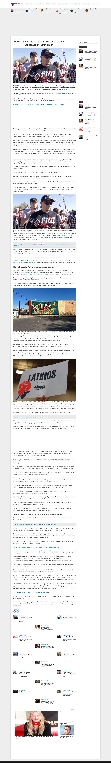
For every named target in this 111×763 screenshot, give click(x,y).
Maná (37, 272)
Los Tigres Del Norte (28, 272)
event (30, 528)
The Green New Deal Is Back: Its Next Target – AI (26, 692)
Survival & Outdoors (74, 3)
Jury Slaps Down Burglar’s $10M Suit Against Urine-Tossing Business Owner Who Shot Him (47, 702)
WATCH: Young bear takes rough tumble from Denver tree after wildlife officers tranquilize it (47, 684)
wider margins (48, 237)
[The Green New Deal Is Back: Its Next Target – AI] (15, 691)
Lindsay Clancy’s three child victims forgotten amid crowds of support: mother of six (94, 10)
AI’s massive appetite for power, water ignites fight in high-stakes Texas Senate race (34, 10)
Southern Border (86, 3)
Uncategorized (17, 39)
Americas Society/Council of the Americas (24, 262)
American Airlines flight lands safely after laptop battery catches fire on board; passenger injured (69, 693)
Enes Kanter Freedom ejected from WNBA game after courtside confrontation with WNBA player (64, 11)
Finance (32, 3)
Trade (93, 3)
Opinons (48, 3)
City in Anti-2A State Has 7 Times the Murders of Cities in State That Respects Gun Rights (47, 664)
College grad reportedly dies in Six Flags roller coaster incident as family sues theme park (26, 656)
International (40, 3)
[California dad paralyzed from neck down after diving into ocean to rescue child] (59, 654)
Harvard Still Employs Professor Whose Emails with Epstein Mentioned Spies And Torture (69, 674)
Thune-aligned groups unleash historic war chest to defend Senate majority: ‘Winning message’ (19, 10)
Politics (54, 3)
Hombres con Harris (36, 335)
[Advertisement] (55, 26)
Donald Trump (61, 93)
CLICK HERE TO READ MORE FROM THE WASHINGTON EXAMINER (31, 592)
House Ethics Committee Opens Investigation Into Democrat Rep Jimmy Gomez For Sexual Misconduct (25, 674)
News (27, 3)
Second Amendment (62, 3)
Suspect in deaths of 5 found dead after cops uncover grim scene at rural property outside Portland (79, 10)
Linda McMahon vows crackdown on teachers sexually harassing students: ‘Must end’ (49, 10)
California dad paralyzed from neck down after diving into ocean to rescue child (69, 656)
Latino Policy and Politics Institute (63, 235)
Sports (24, 635)
